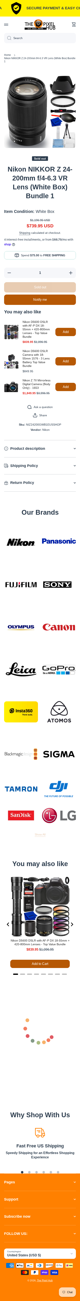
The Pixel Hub (45, 1280)
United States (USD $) (24, 1255)
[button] (74, 25)
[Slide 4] (43, 1172)
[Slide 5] (51, 1172)
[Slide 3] (36, 1172)
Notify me (40, 299)
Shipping (24, 232)
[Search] (7, 38)
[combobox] (40, 38)
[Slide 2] (29, 1172)
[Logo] (40, 24)
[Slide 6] (58, 1172)
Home (7, 55)
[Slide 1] (22, 1172)
